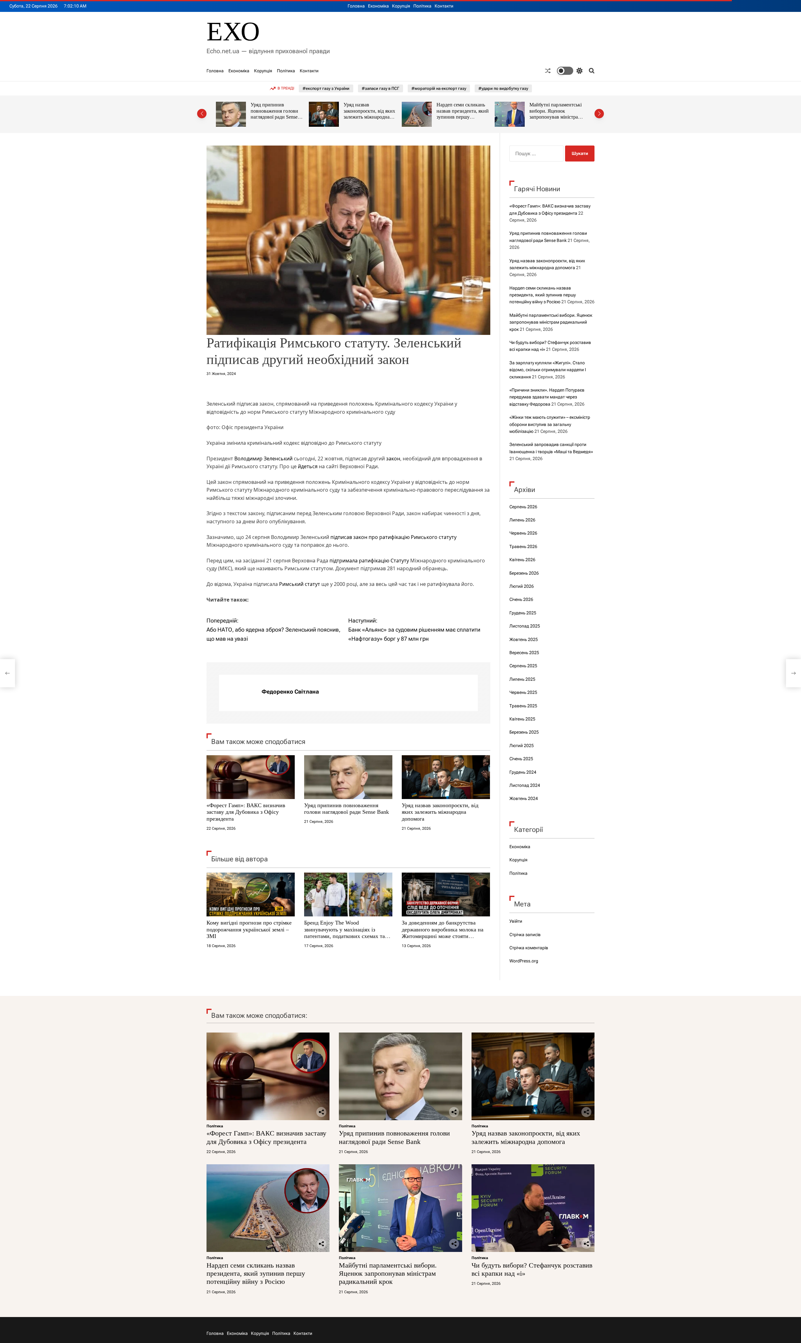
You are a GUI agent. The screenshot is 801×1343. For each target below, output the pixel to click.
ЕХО (233, 31)
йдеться (308, 466)
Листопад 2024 (524, 785)
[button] (202, 113)
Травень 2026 (523, 546)
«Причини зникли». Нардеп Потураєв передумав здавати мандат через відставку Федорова (546, 397)
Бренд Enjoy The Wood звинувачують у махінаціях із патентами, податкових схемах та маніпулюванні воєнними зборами (345, 933)
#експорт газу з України (326, 88)
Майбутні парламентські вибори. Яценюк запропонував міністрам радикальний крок (462, 114)
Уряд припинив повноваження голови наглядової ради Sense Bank (346, 808)
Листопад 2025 (524, 625)
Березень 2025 (524, 732)
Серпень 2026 (523, 506)
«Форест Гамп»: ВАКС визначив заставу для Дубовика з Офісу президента (246, 812)
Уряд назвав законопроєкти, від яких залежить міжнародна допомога (276, 114)
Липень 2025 (522, 679)
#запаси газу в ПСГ (380, 88)
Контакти (444, 5)
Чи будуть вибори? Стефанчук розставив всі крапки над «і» (556, 111)
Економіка (378, 5)
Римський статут (299, 584)
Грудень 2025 (522, 612)
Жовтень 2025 (523, 639)
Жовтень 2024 (523, 798)
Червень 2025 (523, 692)
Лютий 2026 (521, 586)
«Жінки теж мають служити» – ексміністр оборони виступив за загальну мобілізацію (549, 424)
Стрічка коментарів (528, 947)
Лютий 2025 (521, 745)
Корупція (401, 5)
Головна (356, 5)
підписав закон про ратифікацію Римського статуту (393, 537)
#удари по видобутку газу (503, 88)
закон (393, 458)
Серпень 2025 (523, 665)
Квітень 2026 (522, 559)
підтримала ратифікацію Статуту (369, 560)
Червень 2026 (523, 533)
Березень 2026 (524, 573)
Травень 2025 (523, 705)
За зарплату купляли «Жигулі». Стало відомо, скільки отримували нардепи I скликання (547, 369)
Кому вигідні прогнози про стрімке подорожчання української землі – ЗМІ (249, 929)
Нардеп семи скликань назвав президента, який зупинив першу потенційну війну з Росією (370, 117)
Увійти (515, 921)
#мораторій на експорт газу (438, 88)
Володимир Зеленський (263, 458)
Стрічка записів (525, 934)
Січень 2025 (521, 758)
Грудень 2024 (522, 772)
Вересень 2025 (524, 652)
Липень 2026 (522, 519)
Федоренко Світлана (290, 691)
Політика (422, 5)
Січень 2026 (521, 599)
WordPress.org (523, 960)
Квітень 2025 (522, 718)
